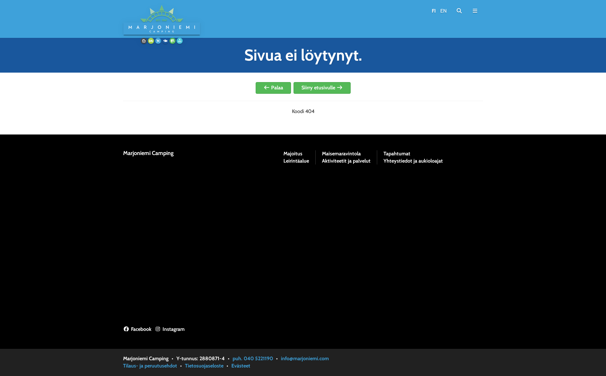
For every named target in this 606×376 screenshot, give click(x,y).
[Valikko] (475, 11)
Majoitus (292, 154)
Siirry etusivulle (318, 88)
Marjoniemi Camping (148, 153)
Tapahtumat (396, 154)
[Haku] (459, 11)
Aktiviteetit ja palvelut (346, 161)
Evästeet (240, 366)
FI (434, 11)
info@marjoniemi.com (305, 358)
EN (443, 11)
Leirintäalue (296, 161)
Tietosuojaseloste (204, 366)
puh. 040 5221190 (253, 358)
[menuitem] (459, 11)
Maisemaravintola (341, 154)
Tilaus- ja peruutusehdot (150, 366)
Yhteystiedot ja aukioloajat (413, 161)
